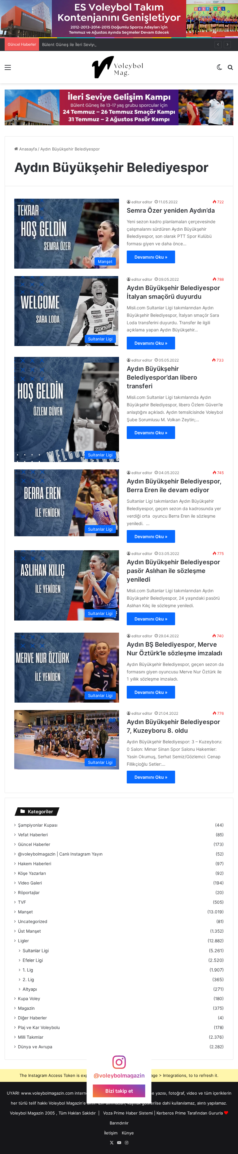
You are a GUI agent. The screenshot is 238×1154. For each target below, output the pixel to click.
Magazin (26, 1008)
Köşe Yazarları (32, 873)
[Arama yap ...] (230, 69)
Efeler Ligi (33, 960)
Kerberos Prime (171, 1112)
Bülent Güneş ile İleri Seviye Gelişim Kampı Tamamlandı (95, 44)
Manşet (25, 911)
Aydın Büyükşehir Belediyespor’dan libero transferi (162, 377)
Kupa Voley (29, 998)
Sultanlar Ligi (36, 950)
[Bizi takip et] (119, 1065)
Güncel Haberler (34, 844)
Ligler (23, 940)
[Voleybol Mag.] (119, 67)
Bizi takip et (119, 1090)
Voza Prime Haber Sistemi (128, 1112)
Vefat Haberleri (33, 834)
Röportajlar (29, 892)
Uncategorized (32, 921)
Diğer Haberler (32, 1017)
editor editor (141, 202)
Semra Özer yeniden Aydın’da (171, 210)
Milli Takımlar (30, 1037)
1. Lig (28, 969)
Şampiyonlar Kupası (37, 825)
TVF (22, 902)
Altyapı (30, 989)
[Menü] (8, 69)
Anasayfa (27, 148)
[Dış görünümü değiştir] (219, 69)
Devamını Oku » (150, 257)
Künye (128, 1132)
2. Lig (28, 979)
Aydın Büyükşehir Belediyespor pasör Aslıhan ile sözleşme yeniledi (173, 570)
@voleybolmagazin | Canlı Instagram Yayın (60, 854)
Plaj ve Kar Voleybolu (39, 1027)
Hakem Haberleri (34, 863)
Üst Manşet (29, 931)
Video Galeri (30, 882)
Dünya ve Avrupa (35, 1046)
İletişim (110, 1132)
